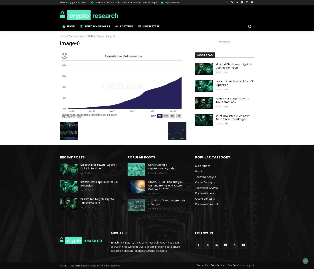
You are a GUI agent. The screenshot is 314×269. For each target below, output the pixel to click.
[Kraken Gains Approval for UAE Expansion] (204, 86)
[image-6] (123, 85)
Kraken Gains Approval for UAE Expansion (234, 83)
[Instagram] (232, 3)
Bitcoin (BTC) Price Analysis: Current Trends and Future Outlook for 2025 (165, 185)
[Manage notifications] (305, 261)
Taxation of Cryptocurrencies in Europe (167, 202)
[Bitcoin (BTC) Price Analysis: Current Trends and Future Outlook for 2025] (136, 186)
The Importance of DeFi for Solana (86, 36)
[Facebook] (227, 3)
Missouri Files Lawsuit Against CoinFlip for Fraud (234, 66)
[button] (249, 26)
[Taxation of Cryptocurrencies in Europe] (136, 205)
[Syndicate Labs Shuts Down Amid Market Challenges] (204, 120)
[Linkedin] (237, 3)
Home (63, 36)
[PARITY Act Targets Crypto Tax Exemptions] (204, 103)
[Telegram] (242, 3)
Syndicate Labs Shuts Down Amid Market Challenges (233, 117)
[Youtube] (252, 3)
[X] (247, 3)
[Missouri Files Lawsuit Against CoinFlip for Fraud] (204, 69)
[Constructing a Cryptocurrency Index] (136, 169)
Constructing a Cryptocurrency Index (162, 166)
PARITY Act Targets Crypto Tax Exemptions (232, 100)
